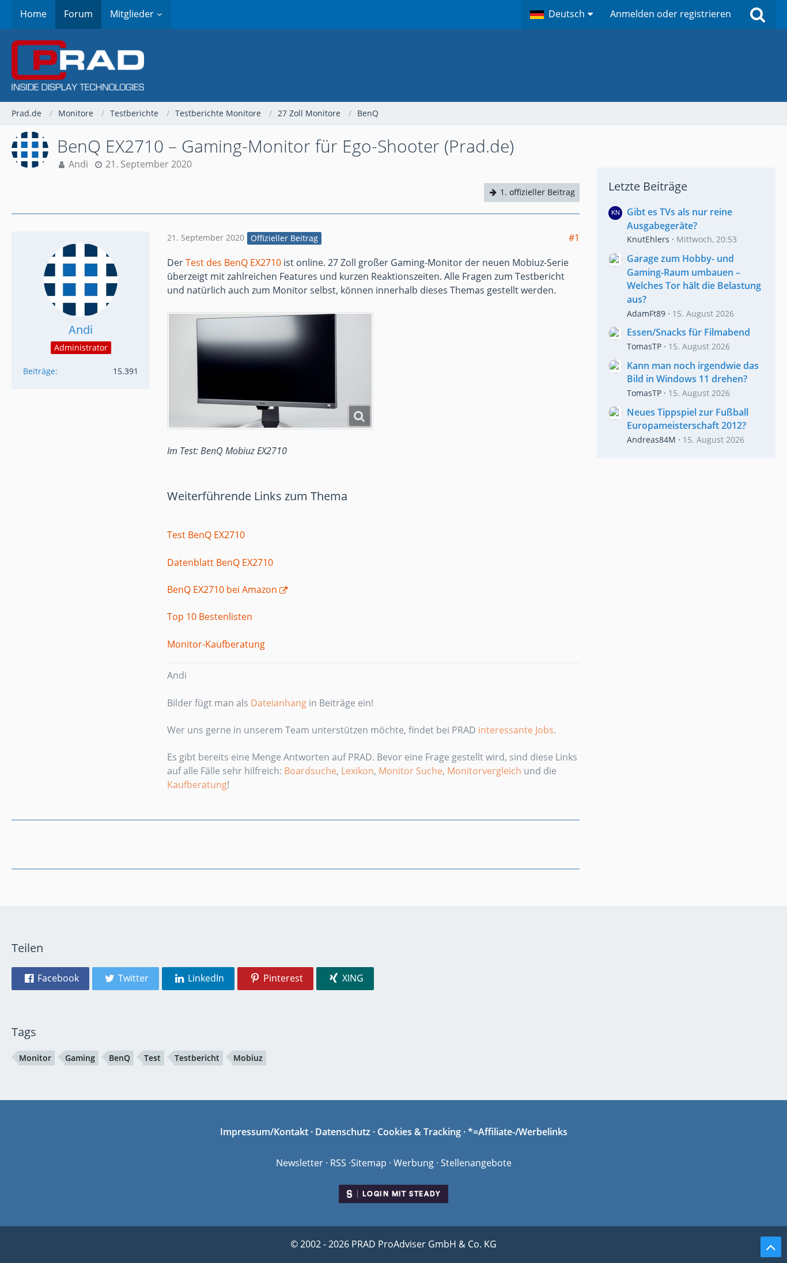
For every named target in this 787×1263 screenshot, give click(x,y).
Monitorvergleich (484, 770)
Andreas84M (651, 439)
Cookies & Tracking (419, 1131)
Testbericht (197, 1057)
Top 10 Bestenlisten (209, 616)
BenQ (119, 1057)
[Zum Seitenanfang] (770, 1247)
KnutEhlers (648, 239)
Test (152, 1057)
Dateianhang (279, 703)
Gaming (80, 1057)
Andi (78, 164)
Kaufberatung (197, 784)
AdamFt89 (646, 313)
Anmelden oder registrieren (670, 13)
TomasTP (644, 346)
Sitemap (369, 1163)
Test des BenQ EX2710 (233, 262)
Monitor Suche (410, 770)
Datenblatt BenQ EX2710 (220, 562)
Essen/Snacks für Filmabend (688, 332)
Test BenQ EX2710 (206, 534)
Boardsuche (310, 770)
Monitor (35, 1057)
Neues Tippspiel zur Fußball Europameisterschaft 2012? (687, 419)
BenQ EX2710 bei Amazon (222, 589)
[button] (561, 14)
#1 (574, 237)
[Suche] (757, 14)
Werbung (414, 1163)
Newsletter (299, 1163)
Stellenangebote (476, 1163)
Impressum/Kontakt (264, 1131)
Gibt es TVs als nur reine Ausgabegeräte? (679, 219)
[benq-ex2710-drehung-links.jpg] (270, 370)
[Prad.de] (393, 65)
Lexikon (357, 770)
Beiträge (39, 371)
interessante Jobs (516, 730)
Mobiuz (248, 1057)
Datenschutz (342, 1131)
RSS (338, 1163)
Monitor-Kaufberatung (216, 644)
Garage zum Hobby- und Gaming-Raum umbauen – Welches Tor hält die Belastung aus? (694, 279)
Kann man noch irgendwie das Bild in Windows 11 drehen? (693, 372)
